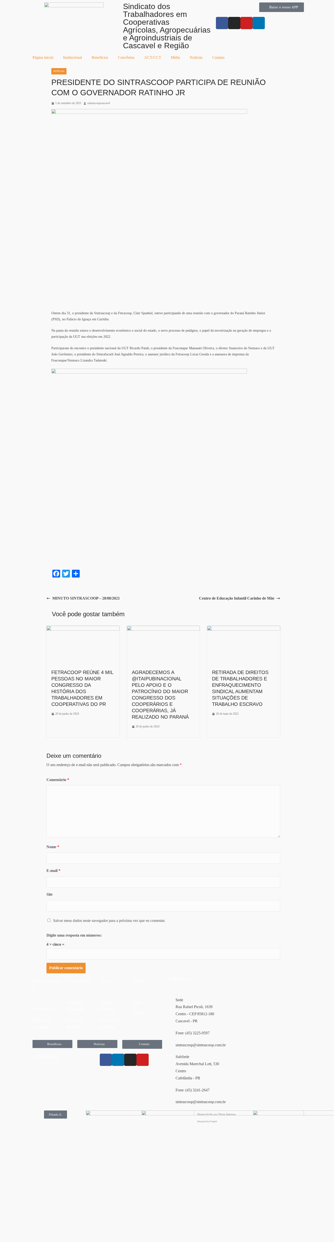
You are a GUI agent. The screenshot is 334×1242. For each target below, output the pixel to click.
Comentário (57, 780)
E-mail (53, 870)
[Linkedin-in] (259, 23)
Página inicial (43, 57)
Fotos (138, 1002)
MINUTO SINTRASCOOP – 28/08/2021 (86, 598)
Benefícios (100, 57)
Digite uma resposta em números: (74, 935)
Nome (52, 847)
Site (49, 894)
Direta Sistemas (226, 1114)
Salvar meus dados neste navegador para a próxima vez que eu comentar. (109, 920)
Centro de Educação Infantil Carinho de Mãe (236, 598)
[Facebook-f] (222, 23)
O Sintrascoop (44, 1009)
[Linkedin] (118, 1060)
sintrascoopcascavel (98, 103)
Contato (218, 57)
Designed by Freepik (207, 1121)
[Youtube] (246, 23)
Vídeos (139, 1013)
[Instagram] (234, 23)
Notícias (196, 57)
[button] (55, 1114)
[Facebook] (106, 1060)
